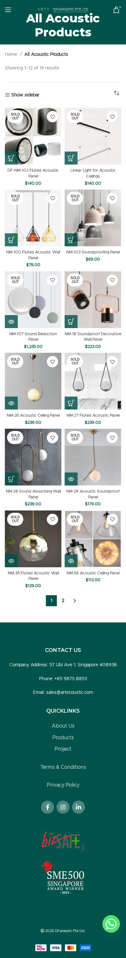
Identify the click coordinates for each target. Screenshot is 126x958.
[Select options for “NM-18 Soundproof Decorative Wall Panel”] (71, 321)
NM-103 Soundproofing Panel (93, 252)
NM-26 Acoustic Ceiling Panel (33, 415)
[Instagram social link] (63, 807)
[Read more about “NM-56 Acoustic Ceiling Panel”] (71, 560)
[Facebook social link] (47, 807)
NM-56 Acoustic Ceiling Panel (93, 573)
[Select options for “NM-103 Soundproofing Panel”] (71, 239)
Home (11, 54)
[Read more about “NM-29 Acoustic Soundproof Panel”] (71, 479)
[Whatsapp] (111, 924)
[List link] (63, 726)
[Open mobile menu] (8, 9)
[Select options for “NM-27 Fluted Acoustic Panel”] (71, 403)
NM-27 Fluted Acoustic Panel (93, 415)
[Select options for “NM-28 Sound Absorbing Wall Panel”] (11, 479)
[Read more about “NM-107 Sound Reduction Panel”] (11, 321)
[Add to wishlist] (52, 116)
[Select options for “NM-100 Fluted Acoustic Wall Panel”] (11, 239)
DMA (70, 936)
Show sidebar (25, 95)
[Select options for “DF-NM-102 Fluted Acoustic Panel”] (11, 158)
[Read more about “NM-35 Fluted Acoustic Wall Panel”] (11, 560)
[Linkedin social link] (78, 807)
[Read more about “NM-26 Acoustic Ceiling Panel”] (11, 403)
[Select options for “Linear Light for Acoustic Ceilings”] (71, 158)
